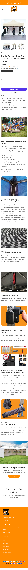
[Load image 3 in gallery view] (21, 46)
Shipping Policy (6, 549)
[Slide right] (26, 46)
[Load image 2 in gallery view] (14, 46)
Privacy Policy (6, 543)
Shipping (8, 66)
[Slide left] (1, 46)
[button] (2, 9)
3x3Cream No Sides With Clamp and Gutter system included (13, 74)
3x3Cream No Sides (7, 70)
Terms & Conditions (7, 552)
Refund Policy (6, 546)
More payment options (14, 92)
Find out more (14, 476)
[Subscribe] (23, 501)
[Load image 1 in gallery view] (6, 46)
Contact (4, 540)
